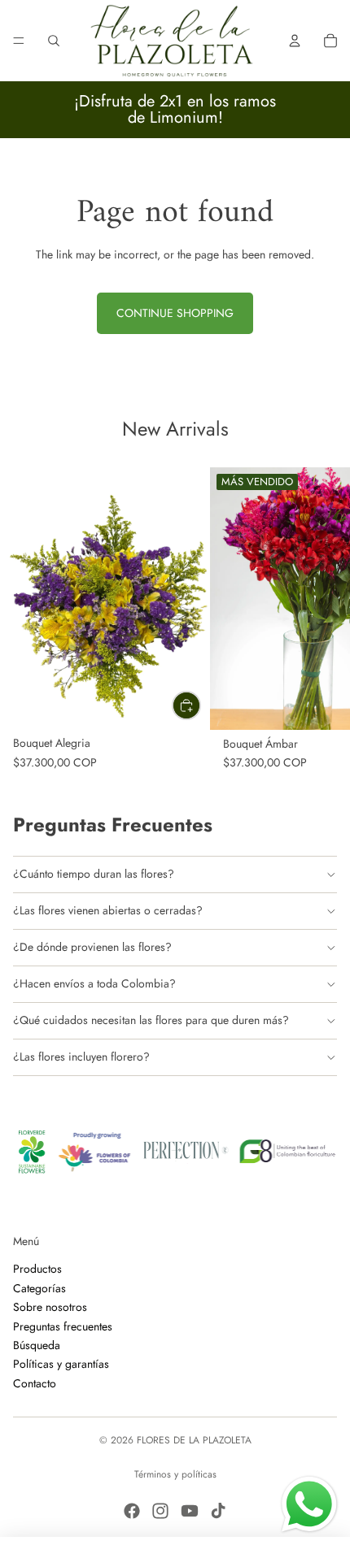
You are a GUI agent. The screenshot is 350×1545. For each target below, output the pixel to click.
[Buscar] (54, 41)
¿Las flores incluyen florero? (81, 1056)
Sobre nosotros (50, 1307)
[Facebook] (132, 1511)
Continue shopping (175, 313)
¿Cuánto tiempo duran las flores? (93, 874)
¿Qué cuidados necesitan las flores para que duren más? (151, 1020)
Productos (37, 1269)
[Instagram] (160, 1511)
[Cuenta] (295, 41)
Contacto (34, 1382)
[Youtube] (189, 1511)
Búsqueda (36, 1344)
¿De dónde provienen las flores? (92, 947)
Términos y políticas (175, 1474)
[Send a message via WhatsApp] (309, 1504)
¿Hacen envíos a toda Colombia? (94, 983)
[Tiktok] (218, 1511)
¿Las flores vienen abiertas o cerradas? (108, 910)
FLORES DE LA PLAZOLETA (194, 1440)
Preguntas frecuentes (62, 1325)
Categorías (39, 1287)
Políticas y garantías (61, 1364)
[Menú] (18, 40)
